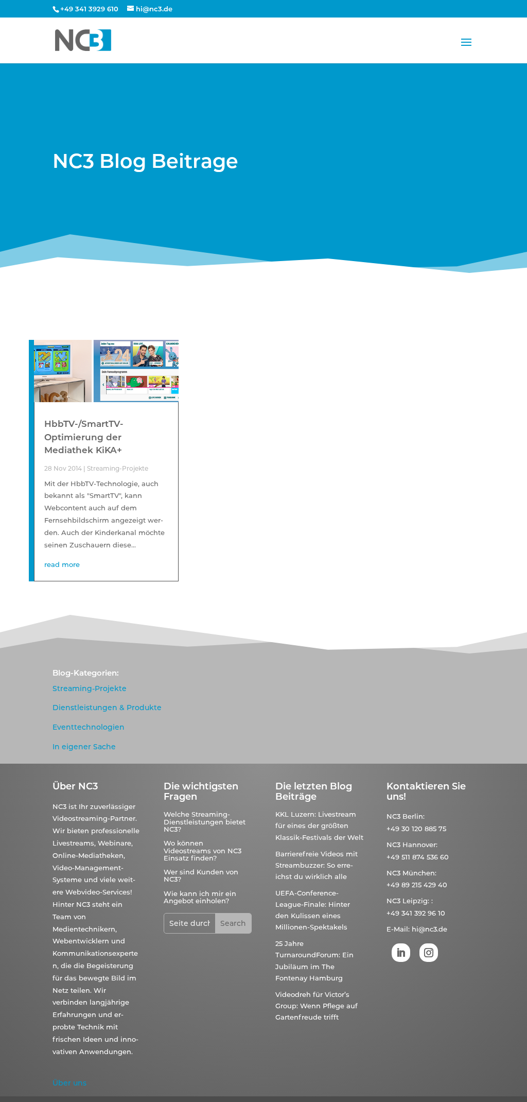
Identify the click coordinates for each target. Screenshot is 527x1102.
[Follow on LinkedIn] (401, 952)
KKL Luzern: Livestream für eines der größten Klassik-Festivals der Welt (319, 825)
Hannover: (419, 844)
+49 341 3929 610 (89, 9)
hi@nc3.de (429, 929)
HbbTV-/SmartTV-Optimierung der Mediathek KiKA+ (84, 437)
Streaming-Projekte (117, 468)
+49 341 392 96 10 (416, 913)
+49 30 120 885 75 (416, 828)
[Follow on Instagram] (428, 952)
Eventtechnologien (88, 727)
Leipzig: (415, 901)
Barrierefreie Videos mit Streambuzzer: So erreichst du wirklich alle (316, 865)
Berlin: (413, 816)
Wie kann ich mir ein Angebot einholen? (200, 897)
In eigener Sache (84, 746)
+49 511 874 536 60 (418, 857)
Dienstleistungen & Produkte (107, 707)
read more (62, 564)
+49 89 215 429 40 (417, 885)
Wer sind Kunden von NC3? (201, 875)
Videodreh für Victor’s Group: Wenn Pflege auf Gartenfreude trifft (316, 1005)
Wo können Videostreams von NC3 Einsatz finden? (202, 850)
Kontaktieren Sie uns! (426, 791)
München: (419, 873)
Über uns (69, 1083)
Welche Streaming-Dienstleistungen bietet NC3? (204, 821)
